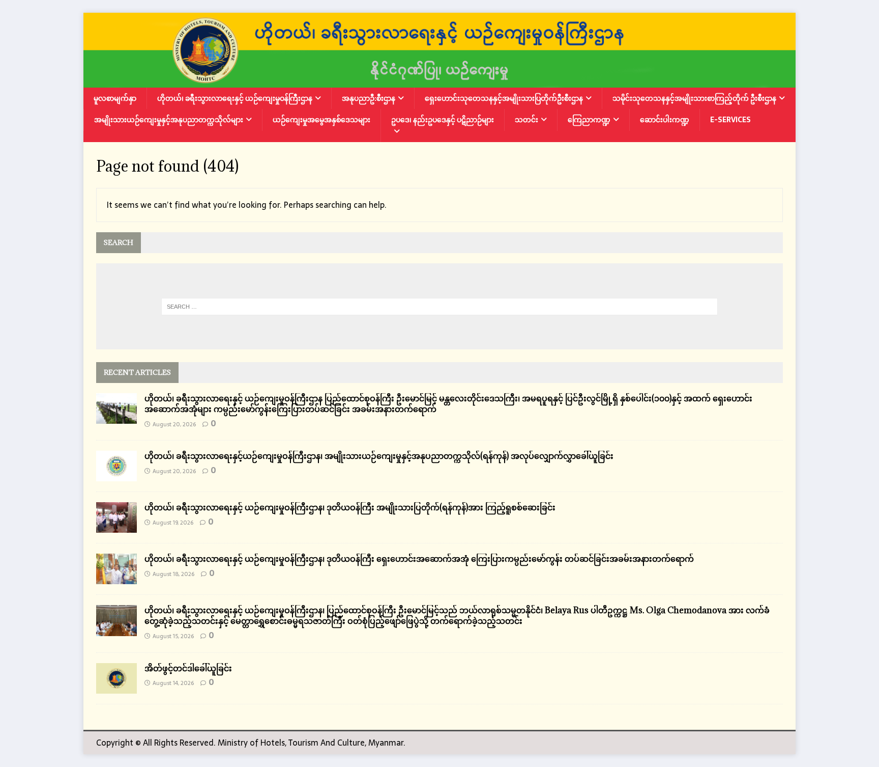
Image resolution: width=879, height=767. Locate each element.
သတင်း (526, 119)
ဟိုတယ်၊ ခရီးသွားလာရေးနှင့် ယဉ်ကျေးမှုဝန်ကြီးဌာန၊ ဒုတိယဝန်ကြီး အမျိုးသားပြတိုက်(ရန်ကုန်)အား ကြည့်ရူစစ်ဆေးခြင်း (349, 507)
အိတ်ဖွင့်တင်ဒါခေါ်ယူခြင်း (188, 668)
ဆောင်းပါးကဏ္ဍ (664, 119)
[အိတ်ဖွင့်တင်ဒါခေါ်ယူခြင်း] (116, 686)
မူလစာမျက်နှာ (115, 98)
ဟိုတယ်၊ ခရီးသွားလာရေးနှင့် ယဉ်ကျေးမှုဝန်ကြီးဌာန (234, 98)
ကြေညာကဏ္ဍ (589, 119)
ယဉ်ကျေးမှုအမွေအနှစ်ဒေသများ (321, 119)
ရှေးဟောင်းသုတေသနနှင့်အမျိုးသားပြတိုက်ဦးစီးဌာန (504, 98)
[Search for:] (440, 306)
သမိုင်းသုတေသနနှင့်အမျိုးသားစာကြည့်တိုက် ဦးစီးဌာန (694, 98)
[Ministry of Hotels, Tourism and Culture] (439, 80)
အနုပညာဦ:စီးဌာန (368, 98)
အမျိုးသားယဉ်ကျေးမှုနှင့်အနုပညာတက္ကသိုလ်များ (168, 119)
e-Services (730, 119)
